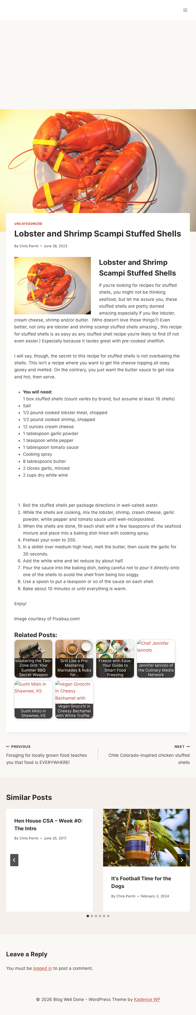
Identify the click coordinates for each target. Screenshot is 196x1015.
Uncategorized (28, 224)
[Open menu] (185, 10)
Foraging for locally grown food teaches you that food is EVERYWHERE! (46, 755)
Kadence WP (147, 999)
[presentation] (146, 838)
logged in (42, 968)
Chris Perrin (29, 246)
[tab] (88, 916)
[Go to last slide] (14, 860)
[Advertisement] (98, 58)
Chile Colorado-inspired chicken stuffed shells (149, 755)
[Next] (182, 860)
